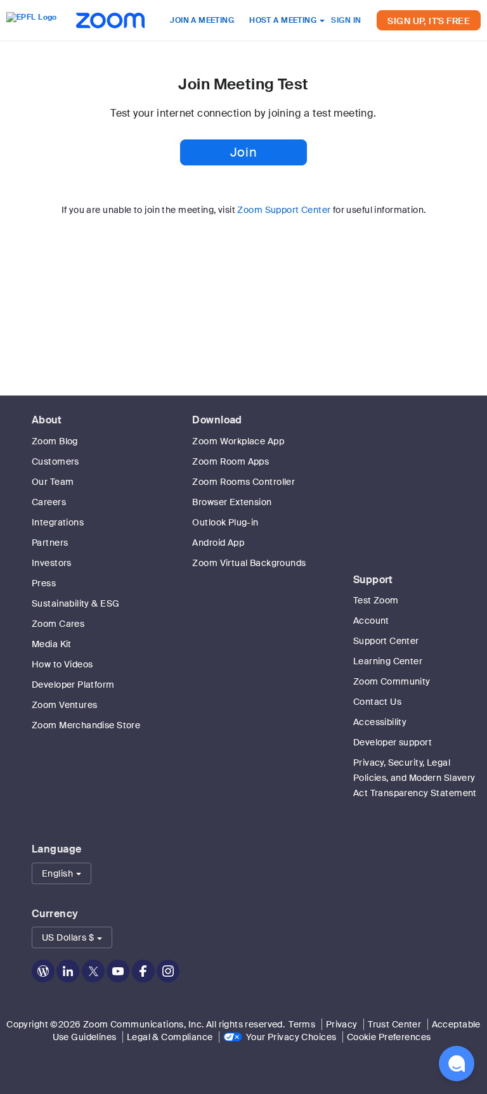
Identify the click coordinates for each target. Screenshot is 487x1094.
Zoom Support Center (283, 210)
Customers (55, 461)
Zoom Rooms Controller (243, 481)
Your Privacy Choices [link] (291, 1037)
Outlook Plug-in (225, 522)
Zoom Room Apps (230, 461)
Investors (52, 563)
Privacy (342, 1024)
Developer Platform (73, 684)
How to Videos (62, 664)
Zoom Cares (58, 623)
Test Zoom (376, 600)
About (47, 420)
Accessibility (379, 722)
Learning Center (387, 661)
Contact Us (377, 701)
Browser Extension (231, 502)
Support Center (386, 641)
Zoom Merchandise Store (86, 725)
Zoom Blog (55, 441)
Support (373, 579)
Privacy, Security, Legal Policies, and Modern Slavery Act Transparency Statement (415, 778)
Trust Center (394, 1024)
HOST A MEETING (283, 20)
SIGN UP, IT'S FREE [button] (428, 21)
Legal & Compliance (170, 1037)
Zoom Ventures (64, 705)
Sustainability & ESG (75, 603)
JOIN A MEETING (202, 20)
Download (217, 420)
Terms (302, 1024)
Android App (218, 542)
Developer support (392, 742)
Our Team (53, 481)
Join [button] (243, 152)
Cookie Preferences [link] (389, 1037)
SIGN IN (346, 20)
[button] (61, 873)
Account (371, 620)
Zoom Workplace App (238, 441)
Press (44, 583)
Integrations (58, 522)
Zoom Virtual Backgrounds (249, 563)
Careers (49, 502)
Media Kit (52, 644)
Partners (50, 542)
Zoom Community (392, 681)
